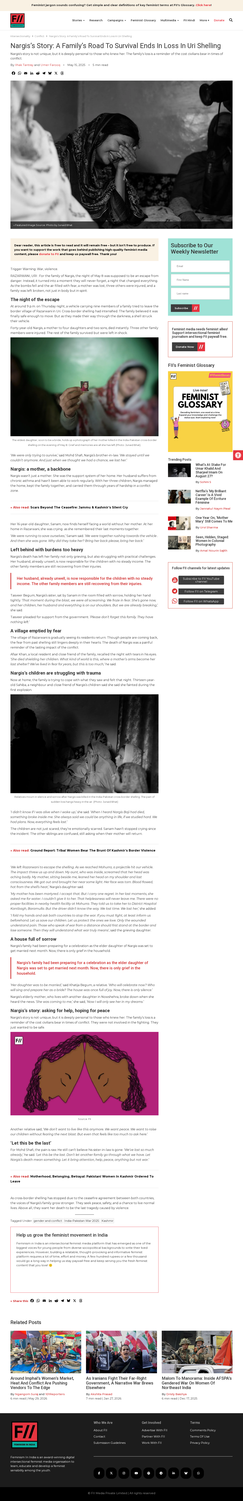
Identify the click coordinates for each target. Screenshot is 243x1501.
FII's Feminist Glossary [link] (191, 365)
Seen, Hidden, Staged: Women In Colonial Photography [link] (212, 541)
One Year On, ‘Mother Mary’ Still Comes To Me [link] (214, 519)
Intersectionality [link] (20, 36)
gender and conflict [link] (48, 1221)
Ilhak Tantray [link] (24, 65)
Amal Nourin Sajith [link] (213, 550)
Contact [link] (99, 1436)
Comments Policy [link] (203, 1430)
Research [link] (96, 20)
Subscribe (181, 308)
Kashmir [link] (107, 1221)
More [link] (204, 20)
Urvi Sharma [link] (209, 527)
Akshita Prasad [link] (101, 1394)
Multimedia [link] (169, 20)
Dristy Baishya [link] (176, 1394)
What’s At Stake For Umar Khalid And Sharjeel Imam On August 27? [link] (211, 470)
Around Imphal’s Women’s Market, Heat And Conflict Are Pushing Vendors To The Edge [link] (42, 1383)
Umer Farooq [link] (50, 65)
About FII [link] (100, 1430)
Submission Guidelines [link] (109, 1443)
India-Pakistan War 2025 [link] (81, 1221)
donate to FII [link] (49, 254)
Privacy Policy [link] (200, 1443)
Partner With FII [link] (153, 1436)
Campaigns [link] (115, 20)
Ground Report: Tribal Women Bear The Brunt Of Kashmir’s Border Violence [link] (92, 850)
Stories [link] (77, 20)
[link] (238, 455)
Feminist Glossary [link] (143, 20)
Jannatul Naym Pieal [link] (215, 508)
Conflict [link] (39, 36)
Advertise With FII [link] (154, 1430)
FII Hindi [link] (189, 20)
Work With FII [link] (152, 1443)
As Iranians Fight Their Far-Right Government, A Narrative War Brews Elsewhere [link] (119, 1383)
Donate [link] (219, 20)
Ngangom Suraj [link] (26, 1394)
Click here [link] (203, 5)
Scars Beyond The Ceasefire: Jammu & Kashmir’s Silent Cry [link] (79, 507)
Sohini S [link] (205, 482)
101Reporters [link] (55, 1394)
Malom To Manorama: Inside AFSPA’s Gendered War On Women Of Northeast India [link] (197, 1383)
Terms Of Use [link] (200, 1436)
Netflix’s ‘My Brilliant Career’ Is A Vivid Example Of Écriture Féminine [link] (211, 496)
